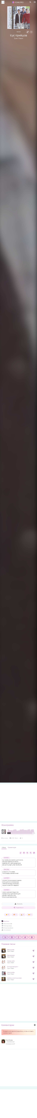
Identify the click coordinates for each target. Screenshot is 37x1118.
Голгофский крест (12, 966)
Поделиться (19, 907)
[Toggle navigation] (34, 2)
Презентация (12, 847)
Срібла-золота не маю (14, 978)
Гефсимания (10, 955)
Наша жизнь (10, 972)
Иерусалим (10, 949)
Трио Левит (18, 38)
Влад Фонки (6, 921)
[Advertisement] (18, 802)
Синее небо (11, 961)
